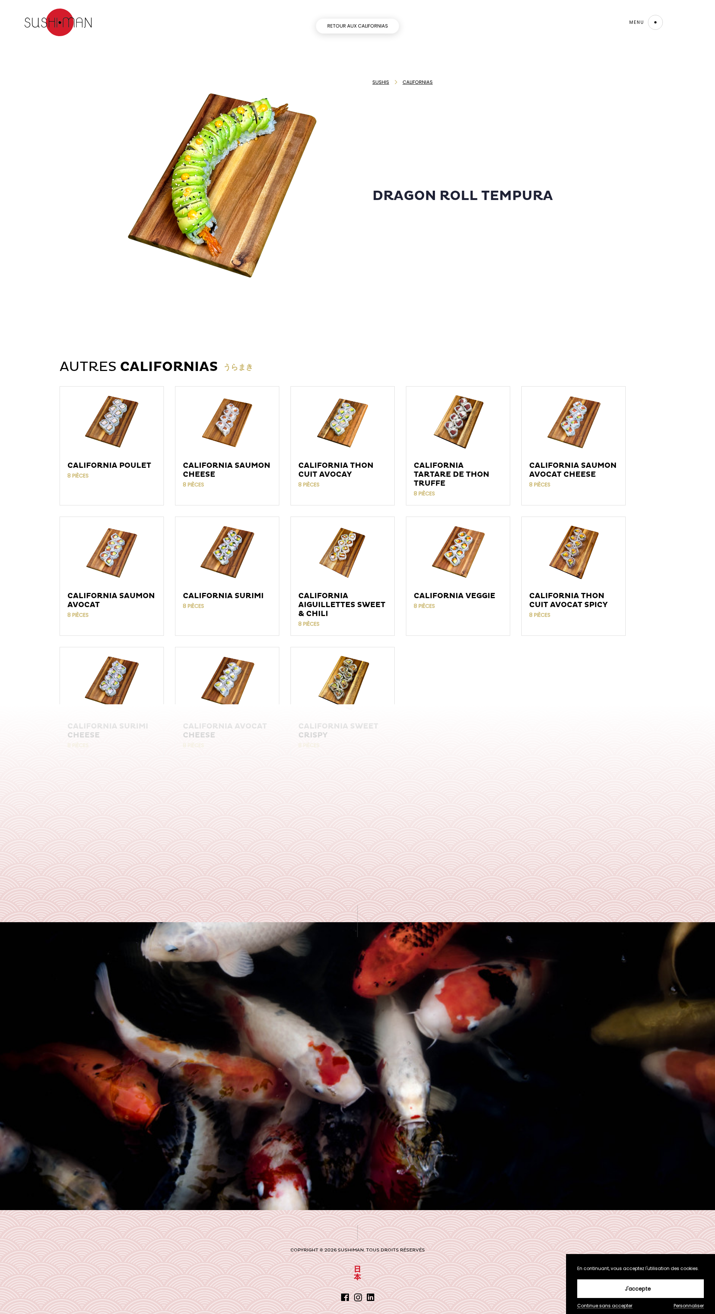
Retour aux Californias (357, 25)
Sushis (380, 82)
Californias (418, 82)
